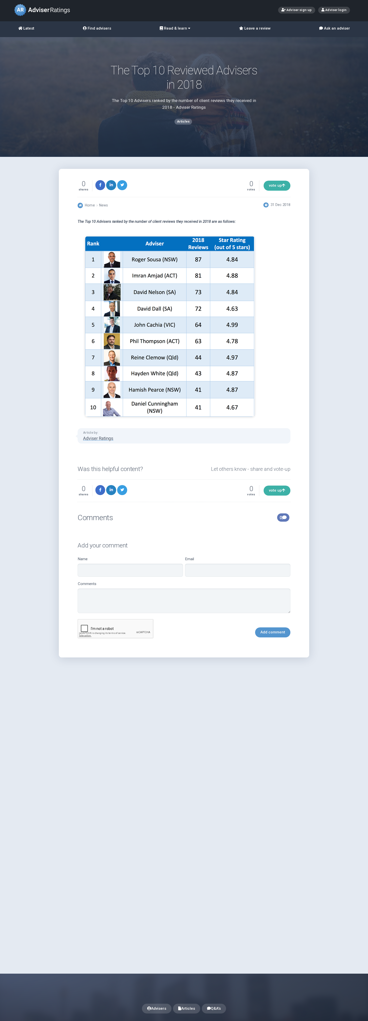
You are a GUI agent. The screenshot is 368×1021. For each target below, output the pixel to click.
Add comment (272, 632)
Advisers (158, 1008)
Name (83, 559)
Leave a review (257, 28)
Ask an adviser (336, 28)
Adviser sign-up (299, 10)
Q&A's (216, 1008)
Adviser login (335, 10)
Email (189, 559)
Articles (188, 1008)
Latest (28, 28)
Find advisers (99, 28)
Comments (87, 584)
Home (90, 205)
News (103, 205)
